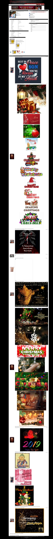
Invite (33, 3)
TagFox (15, 280)
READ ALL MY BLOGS (32, 15)
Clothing (37, 3)
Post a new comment (20, 533)
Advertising (32, 536)
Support (41, 3)
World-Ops (27, 536)
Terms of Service (21, 536)
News (29, 3)
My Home (28, 3)
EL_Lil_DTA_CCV (20, 40)
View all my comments (13, 533)
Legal (37, 536)
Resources (30, 536)
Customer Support (17, 536)
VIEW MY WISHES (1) (32, 13)
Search (31, 3)
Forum (39, 3)
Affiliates (43, 3)
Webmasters (35, 536)
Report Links (47, 229)
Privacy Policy (24, 536)
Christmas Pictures (17, 468)
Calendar (35, 3)
